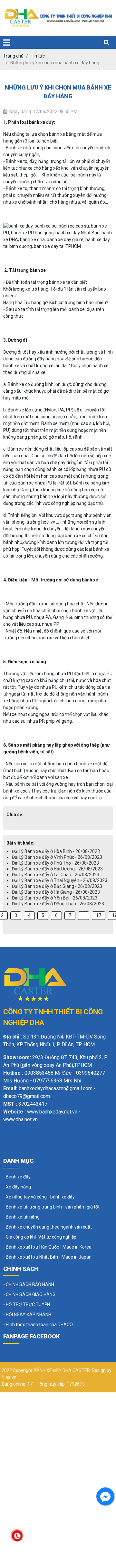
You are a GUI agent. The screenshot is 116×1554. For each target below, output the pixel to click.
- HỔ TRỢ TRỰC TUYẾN (26, 1304)
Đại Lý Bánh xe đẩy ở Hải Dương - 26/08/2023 (57, 868)
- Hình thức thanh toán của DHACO (38, 1324)
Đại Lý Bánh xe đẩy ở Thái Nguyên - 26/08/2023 (59, 880)
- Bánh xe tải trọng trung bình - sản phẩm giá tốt (51, 1206)
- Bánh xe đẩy (17, 1176)
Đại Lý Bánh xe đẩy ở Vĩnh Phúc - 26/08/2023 (57, 857)
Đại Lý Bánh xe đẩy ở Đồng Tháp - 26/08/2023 (58, 903)
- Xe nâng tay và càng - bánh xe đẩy (39, 1196)
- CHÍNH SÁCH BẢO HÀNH (28, 1284)
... (83, 915)
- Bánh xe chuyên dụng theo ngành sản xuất (47, 1226)
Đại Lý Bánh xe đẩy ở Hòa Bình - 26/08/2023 (56, 851)
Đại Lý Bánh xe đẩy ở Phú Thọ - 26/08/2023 (55, 863)
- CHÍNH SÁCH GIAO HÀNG (29, 1294)
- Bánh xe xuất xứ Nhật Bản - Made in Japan (47, 1257)
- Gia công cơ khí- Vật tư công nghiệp (39, 1237)
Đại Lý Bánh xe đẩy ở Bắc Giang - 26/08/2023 (57, 886)
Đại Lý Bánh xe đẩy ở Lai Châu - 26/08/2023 (55, 874)
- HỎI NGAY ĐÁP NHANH (27, 1314)
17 (98, 915)
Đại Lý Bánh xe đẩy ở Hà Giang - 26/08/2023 (56, 892)
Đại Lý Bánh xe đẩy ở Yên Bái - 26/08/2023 (54, 897)
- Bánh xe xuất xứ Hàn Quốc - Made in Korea (47, 1247)
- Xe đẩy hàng (17, 1186)
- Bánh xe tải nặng (21, 1216)
